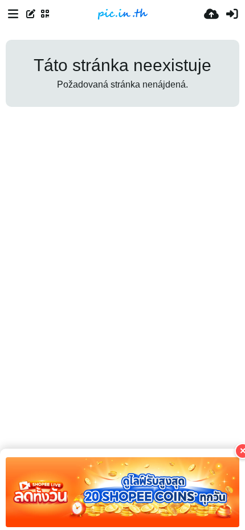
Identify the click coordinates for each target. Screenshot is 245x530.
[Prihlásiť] (231, 14)
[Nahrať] (211, 14)
